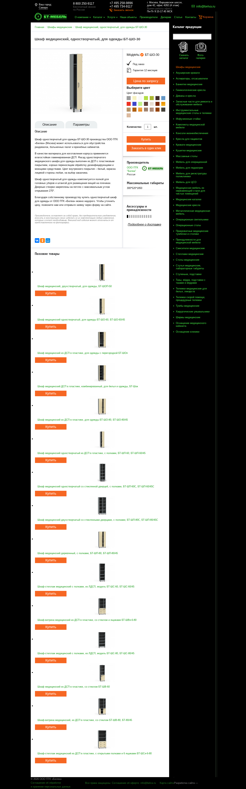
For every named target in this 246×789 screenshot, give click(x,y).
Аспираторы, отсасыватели (192, 78)
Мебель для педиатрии (189, 167)
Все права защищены (97, 783)
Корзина (208, 16)
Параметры (81, 124)
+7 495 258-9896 (121, 3)
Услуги (111, 17)
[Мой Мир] (48, 240)
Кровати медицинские (188, 144)
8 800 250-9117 (83, 3)
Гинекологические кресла (190, 90)
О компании (81, 17)
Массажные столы (186, 156)
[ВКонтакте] (37, 240)
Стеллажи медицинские (190, 254)
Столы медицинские (187, 259)
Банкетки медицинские (189, 84)
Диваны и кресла (186, 95)
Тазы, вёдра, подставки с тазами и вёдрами (190, 281)
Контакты (190, 17)
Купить (50, 293)
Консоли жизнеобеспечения (192, 133)
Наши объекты (128, 17)
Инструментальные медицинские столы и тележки (193, 111)
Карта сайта (167, 783)
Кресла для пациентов (189, 139)
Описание (49, 124)
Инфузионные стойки (188, 118)
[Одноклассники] (42, 240)
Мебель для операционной (191, 162)
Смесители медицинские (190, 248)
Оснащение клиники (187, 331)
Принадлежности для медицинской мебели (188, 241)
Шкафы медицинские (59, 27)
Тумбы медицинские (187, 305)
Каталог (97, 17)
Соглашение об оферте (125, 783)
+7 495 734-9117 (121, 6)
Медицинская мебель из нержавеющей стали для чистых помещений (190, 190)
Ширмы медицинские (188, 317)
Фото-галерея (200, 56)
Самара (43, 7)
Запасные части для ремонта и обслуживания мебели (194, 103)
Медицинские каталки (188, 199)
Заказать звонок (123, 10)
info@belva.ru (148, 783)
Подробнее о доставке (144, 224)
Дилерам (166, 17)
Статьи (178, 17)
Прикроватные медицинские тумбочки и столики (192, 232)
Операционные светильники (192, 219)
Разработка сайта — (186, 783)
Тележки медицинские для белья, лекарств (191, 290)
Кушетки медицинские (189, 150)
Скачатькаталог (184, 56)
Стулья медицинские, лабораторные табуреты (190, 267)
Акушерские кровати (188, 72)
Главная (39, 27)
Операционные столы (188, 225)
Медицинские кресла (188, 205)
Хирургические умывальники (192, 311)
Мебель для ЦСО (186, 182)
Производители (149, 17)
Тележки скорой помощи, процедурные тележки (190, 298)
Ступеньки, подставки (188, 274)
